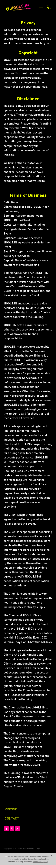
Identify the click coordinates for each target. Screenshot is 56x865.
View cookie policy (40, 862)
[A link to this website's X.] (17, 828)
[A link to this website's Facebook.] (6, 828)
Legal (38, 848)
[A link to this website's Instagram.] (12, 828)
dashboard (30, 848)
